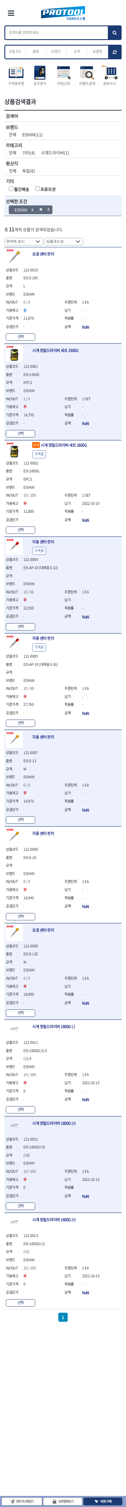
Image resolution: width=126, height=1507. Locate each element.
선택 (21, 336)
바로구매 (106, 1501)
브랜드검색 (87, 83)
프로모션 (48, 189)
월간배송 (21, 189)
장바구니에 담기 (25, 1501)
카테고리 (63, 83)
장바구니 (109, 83)
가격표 (39, 454)
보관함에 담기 (66, 1501)
